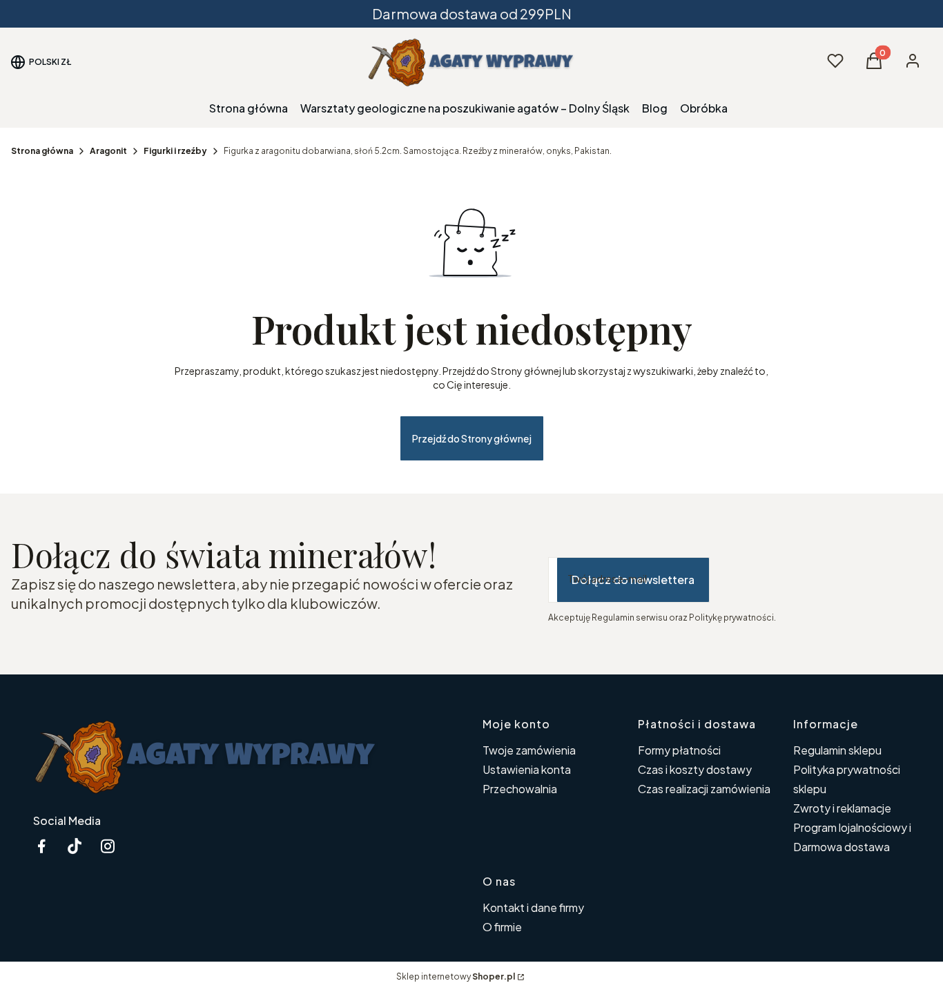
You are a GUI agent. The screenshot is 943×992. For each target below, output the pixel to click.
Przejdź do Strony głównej (472, 438)
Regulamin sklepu (837, 750)
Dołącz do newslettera (633, 579)
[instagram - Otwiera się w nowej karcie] (107, 846)
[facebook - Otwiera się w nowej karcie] (41, 846)
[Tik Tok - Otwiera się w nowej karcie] (74, 846)
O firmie (502, 927)
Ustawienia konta (527, 769)
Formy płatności (679, 750)
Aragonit (108, 151)
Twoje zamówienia (529, 750)
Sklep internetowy (455, 976)
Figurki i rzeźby (175, 151)
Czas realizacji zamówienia (704, 788)
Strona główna (42, 151)
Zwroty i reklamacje (842, 808)
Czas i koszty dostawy (695, 769)
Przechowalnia (520, 788)
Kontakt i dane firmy (533, 907)
